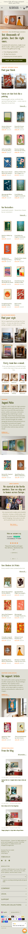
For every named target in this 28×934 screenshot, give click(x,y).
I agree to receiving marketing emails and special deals (15, 880)
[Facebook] (3, 860)
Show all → (22, 571)
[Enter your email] (25, 877)
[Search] (21, 7)
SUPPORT (5, 899)
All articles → (22, 754)
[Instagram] (6, 860)
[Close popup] (25, 923)
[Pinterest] (10, 860)
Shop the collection (14, 60)
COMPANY (5, 888)
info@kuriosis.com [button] (5, 856)
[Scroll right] (25, 468)
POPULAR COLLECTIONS (11, 905)
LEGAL (3, 894)
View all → (23, 106)
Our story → (14, 524)
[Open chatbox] (24, 931)
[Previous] (10, 559)
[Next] (17, 559)
